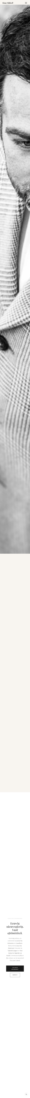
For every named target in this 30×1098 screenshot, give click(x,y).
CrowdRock (19, 943)
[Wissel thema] (26, 1094)
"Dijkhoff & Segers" (13, 951)
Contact (15, 975)
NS (7, 958)
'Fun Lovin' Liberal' (15, 960)
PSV (21, 956)
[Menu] (26, 3)
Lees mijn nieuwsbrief (15, 968)
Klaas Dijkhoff (7, 3)
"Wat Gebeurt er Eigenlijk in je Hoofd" (14, 953)
